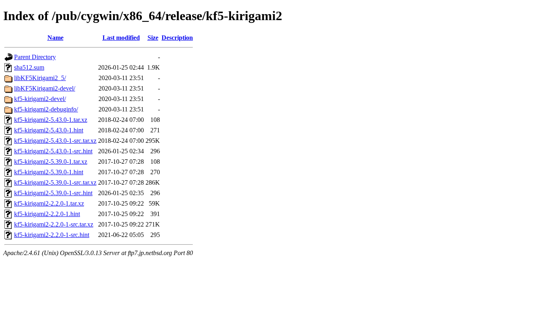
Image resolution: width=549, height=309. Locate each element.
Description (177, 37)
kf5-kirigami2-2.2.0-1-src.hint (51, 234)
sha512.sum (29, 67)
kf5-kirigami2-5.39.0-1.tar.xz (50, 161)
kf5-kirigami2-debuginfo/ (46, 109)
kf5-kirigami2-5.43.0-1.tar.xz (50, 119)
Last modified (121, 37)
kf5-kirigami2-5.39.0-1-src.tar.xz (55, 182)
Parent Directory (35, 57)
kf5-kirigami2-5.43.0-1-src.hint (53, 151)
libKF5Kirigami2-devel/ (44, 88)
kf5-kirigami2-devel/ (40, 98)
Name (55, 37)
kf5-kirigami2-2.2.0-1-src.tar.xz (53, 224)
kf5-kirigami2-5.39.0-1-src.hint (53, 193)
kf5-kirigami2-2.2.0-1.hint (47, 213)
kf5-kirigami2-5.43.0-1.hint (48, 130)
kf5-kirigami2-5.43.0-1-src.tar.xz (55, 140)
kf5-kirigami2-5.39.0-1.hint (48, 172)
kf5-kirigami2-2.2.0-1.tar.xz (49, 203)
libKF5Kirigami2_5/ (40, 77)
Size (152, 37)
